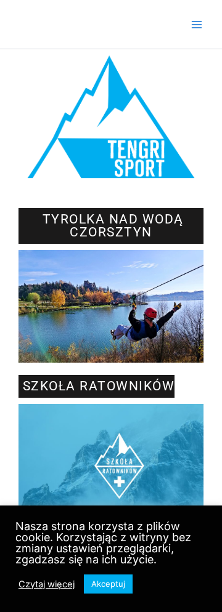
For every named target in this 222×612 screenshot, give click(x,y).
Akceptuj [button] (108, 584)
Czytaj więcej (46, 584)
